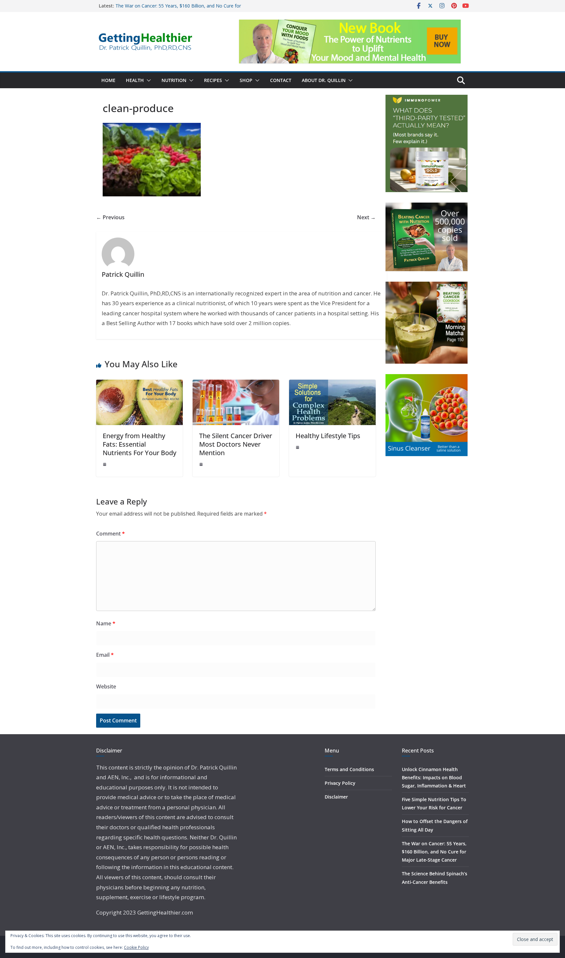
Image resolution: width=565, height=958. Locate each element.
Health (135, 80)
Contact (280, 80)
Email (105, 654)
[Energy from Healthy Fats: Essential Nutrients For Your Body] (139, 384)
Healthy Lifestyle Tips (328, 435)
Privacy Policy (340, 783)
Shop (246, 80)
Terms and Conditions (349, 769)
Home (108, 80)
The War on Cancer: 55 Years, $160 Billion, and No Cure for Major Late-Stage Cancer (434, 851)
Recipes (213, 80)
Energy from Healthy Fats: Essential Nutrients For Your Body (139, 444)
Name (105, 623)
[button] (147, 80)
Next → (366, 217)
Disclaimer (336, 797)
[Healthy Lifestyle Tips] (332, 384)
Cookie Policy (136, 947)
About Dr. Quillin (324, 80)
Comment (110, 533)
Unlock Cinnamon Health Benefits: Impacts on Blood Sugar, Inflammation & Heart (434, 777)
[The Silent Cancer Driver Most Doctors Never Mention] (236, 384)
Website (106, 686)
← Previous (110, 217)
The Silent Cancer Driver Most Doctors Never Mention (235, 444)
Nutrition (174, 80)
